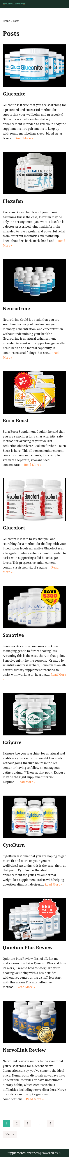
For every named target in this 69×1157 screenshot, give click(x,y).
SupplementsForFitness (23, 1153)
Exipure (12, 742)
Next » (10, 1134)
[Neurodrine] (34, 280)
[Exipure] (34, 714)
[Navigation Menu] (62, 4)
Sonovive (13, 635)
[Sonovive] (34, 607)
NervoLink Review (24, 1050)
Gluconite (14, 94)
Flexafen (13, 201)
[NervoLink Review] (34, 1022)
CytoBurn (14, 845)
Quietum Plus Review (28, 947)
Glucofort (14, 528)
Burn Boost (16, 420)
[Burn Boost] (34, 392)
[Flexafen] (34, 173)
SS (60, 1153)
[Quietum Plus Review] (34, 919)
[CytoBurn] (34, 817)
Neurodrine (16, 308)
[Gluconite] (34, 65)
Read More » (24, 138)
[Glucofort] (34, 499)
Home (6, 20)
